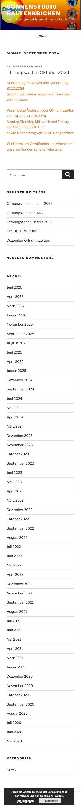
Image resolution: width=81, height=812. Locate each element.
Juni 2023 (14, 473)
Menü (43, 36)
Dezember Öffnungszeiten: (28, 241)
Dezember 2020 (20, 677)
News (11, 770)
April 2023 (15, 491)
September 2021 (20, 602)
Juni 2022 (14, 556)
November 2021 (19, 593)
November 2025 (20, 325)
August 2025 (17, 343)
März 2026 (15, 306)
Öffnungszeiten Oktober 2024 (38, 72)
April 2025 (15, 362)
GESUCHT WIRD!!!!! (22, 231)
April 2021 (15, 649)
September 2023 (20, 463)
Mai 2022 (14, 565)
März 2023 (15, 501)
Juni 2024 (14, 399)
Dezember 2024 (20, 380)
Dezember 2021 (19, 584)
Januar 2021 (16, 667)
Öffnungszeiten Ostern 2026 (30, 222)
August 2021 (17, 612)
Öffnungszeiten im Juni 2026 (30, 204)
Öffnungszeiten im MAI (25, 213)
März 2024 (15, 426)
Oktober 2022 (18, 519)
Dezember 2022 (19, 510)
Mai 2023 (14, 482)
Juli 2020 (14, 723)
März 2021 (15, 658)
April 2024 (15, 417)
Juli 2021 (13, 621)
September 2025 (20, 334)
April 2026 (15, 297)
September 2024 (20, 389)
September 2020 (20, 704)
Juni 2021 (14, 630)
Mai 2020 (14, 741)
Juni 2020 (14, 732)
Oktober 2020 (18, 695)
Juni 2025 (14, 352)
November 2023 (20, 445)
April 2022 (15, 575)
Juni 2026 (14, 287)
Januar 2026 (16, 315)
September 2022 (20, 528)
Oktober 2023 (18, 454)
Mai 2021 (14, 639)
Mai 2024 (14, 408)
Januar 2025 (16, 371)
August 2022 (17, 538)
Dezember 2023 (20, 436)
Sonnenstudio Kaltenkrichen (34, 10)
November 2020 (20, 686)
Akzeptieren (50, 801)
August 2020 (17, 713)
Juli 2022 (14, 547)
